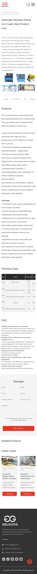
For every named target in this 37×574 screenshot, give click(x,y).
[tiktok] (8, 559)
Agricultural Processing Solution (10, 14)
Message (32, 99)
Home (10, 12)
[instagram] (13, 559)
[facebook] (17, 559)
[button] (5, 82)
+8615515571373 (16, 548)
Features (5, 99)
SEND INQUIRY (18, 428)
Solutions (15, 12)
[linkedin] (4, 559)
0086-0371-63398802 (17, 552)
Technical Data (16, 99)
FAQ (25, 99)
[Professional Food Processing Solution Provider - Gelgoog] (5, 4)
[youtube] (21, 559)
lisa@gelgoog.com (14, 545)
